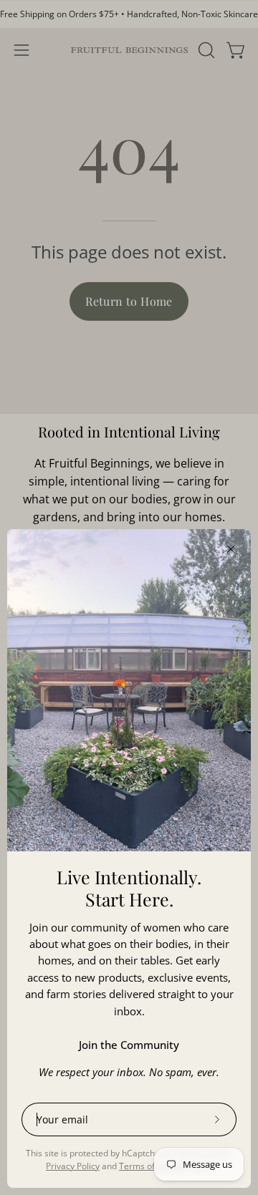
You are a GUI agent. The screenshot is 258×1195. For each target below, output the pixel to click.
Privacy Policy (73, 1166)
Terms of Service (152, 1166)
